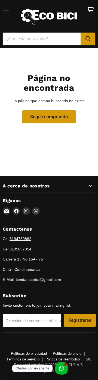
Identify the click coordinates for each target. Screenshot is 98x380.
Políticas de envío (67, 353)
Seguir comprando (49, 116)
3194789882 (20, 239)
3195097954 (20, 249)
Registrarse (79, 320)
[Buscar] (88, 39)
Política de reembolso (62, 359)
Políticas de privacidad (29, 353)
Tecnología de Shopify (49, 371)
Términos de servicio (23, 359)
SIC (89, 359)
